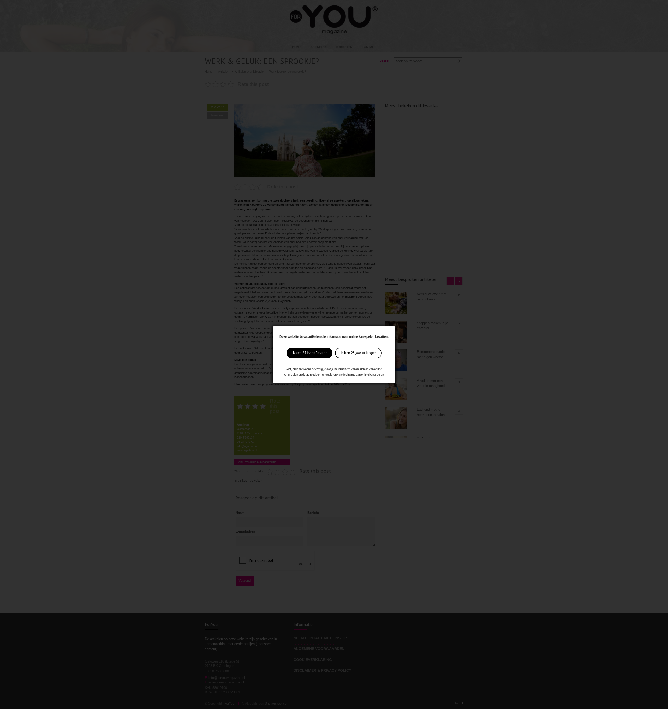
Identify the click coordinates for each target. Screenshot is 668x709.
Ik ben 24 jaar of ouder (309, 353)
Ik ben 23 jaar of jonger (358, 353)
